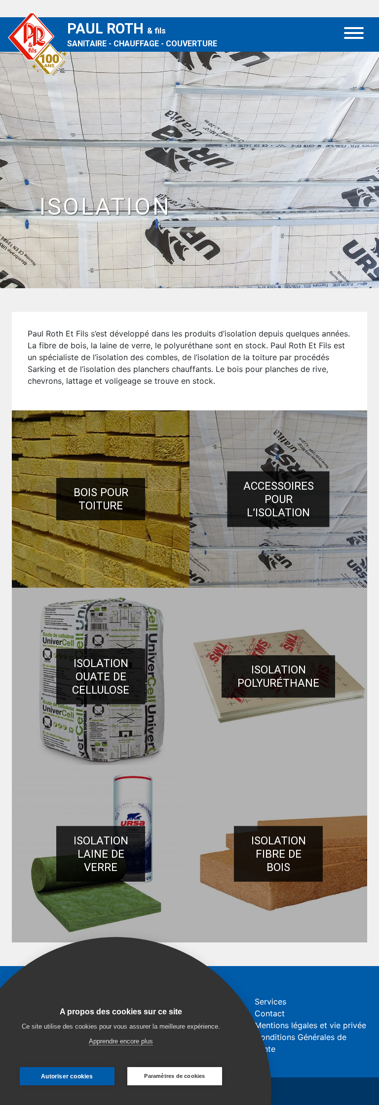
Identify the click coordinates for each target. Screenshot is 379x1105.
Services (270, 1001)
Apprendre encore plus (121, 1041)
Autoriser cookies (67, 1076)
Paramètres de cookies (174, 1076)
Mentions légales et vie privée (310, 1025)
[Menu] (354, 34)
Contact (270, 1013)
